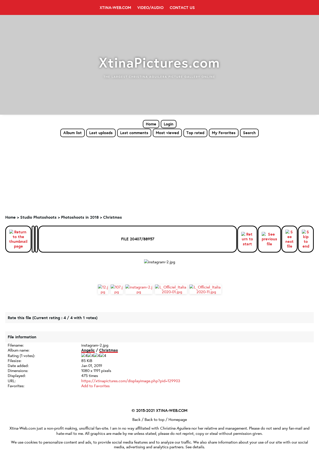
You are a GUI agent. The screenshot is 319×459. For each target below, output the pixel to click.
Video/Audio (150, 7)
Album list (72, 132)
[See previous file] (269, 239)
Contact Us (182, 7)
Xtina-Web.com (115, 7)
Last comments (134, 132)
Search (249, 132)
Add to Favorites (95, 385)
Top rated (195, 132)
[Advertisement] (159, 175)
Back (136, 419)
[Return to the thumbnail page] (18, 239)
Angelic (88, 350)
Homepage (177, 419)
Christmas (112, 217)
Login (168, 124)
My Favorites (224, 132)
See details (194, 446)
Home (151, 124)
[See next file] (289, 239)
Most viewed (167, 132)
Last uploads (101, 132)
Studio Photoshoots (38, 217)
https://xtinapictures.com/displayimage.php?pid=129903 (130, 380)
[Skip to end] (305, 239)
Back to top (154, 419)
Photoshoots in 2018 (80, 217)
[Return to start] (247, 239)
